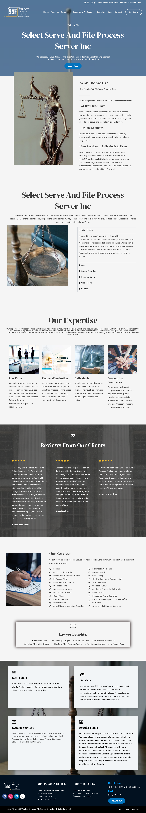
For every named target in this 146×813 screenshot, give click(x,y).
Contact (118, 12)
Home (46, 12)
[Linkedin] (92, 2)
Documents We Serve (82, 12)
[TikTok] (95, 2)
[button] (69, 12)
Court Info (101, 12)
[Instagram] (88, 2)
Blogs (110, 12)
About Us (55, 12)
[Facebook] (85, 2)
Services (64, 12)
